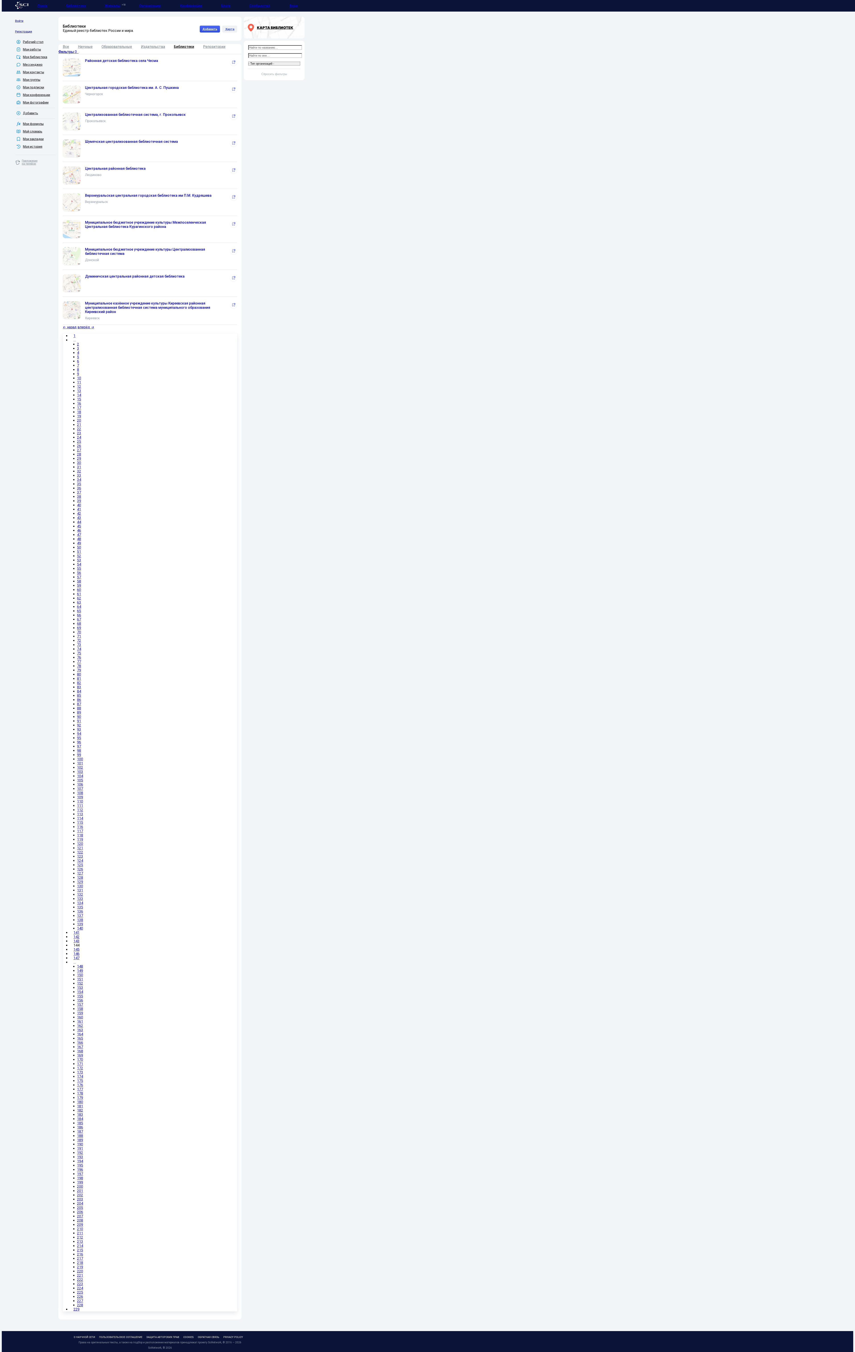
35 (79, 484)
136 (80, 911)
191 (80, 1148)
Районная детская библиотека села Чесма (121, 61)
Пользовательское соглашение (120, 1337)
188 (80, 1136)
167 (80, 1047)
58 (79, 581)
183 (80, 1115)
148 (80, 966)
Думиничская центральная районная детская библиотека (135, 276)
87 (79, 704)
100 (80, 759)
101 (80, 763)
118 (80, 835)
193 (80, 1157)
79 (79, 670)
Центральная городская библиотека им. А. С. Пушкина (132, 88)
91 (79, 721)
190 (80, 1144)
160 (80, 1017)
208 (80, 1220)
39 (79, 501)
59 (79, 585)
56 (79, 573)
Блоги (225, 6)
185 (80, 1123)
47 (79, 535)
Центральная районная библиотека (115, 168)
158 (80, 1009)
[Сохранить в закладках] (233, 62)
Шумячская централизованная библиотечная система (131, 141)
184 (80, 1119)
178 (80, 1093)
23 (79, 433)
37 (79, 492)
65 (79, 611)
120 (80, 844)
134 (80, 903)
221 (80, 1275)
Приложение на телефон (29, 162)
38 (79, 497)
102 (80, 767)
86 (79, 700)
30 (79, 463)
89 (79, 712)
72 (79, 640)
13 (79, 391)
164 (80, 1034)
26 (79, 446)
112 (80, 810)
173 (80, 1072)
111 (80, 806)
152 (80, 983)
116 (80, 827)
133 (80, 899)
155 (80, 996)
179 (80, 1098)
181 (80, 1106)
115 (80, 822)
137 (80, 916)
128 (80, 877)
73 (79, 645)
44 (79, 522)
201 (80, 1191)
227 (80, 1301)
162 (80, 1026)
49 (79, 543)
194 (80, 1161)
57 (79, 577)
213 (80, 1242)
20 (79, 420)
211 (80, 1233)
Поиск (42, 6)
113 (80, 814)
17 (79, 408)
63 (79, 602)
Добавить (209, 29)
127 (80, 873)
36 (79, 488)
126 (80, 869)
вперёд (85, 327)
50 (79, 547)
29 (79, 458)
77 (79, 662)
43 (79, 518)
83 (79, 687)
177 (80, 1089)
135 (80, 907)
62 (79, 598)
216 (80, 1254)
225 (80, 1292)
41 (79, 509)
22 (79, 429)
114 (80, 818)
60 (79, 590)
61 (79, 594)
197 (80, 1174)
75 (79, 653)
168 (80, 1051)
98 (79, 751)
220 (80, 1271)
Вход (294, 6)
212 (80, 1237)
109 (80, 797)
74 (79, 649)
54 (79, 564)
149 (80, 971)
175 (80, 1081)
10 (79, 378)
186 (80, 1127)
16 (79, 403)
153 (80, 988)
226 (80, 1297)
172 (80, 1068)
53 (79, 560)
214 (80, 1246)
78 (79, 666)
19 (79, 416)
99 (79, 755)
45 (79, 526)
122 (80, 852)
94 (79, 734)
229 (76, 1309)
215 (80, 1250)
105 (80, 780)
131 (80, 890)
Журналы (114, 6)
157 (80, 1004)
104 (80, 776)
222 (80, 1280)
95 (79, 738)
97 (79, 746)
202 (80, 1195)
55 (79, 569)
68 (79, 624)
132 (80, 894)
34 (79, 480)
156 (80, 1000)
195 (80, 1165)
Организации (150, 6)
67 (79, 619)
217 (80, 1258)
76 (79, 657)
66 (79, 615)
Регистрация (23, 31)
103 (80, 772)
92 (79, 725)
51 (79, 552)
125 (80, 865)
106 (80, 784)
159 (80, 1013)
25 (79, 442)
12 (79, 387)
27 (79, 450)
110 (80, 801)
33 (79, 475)
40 (79, 505)
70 (79, 632)
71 (79, 636)
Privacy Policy (233, 1337)
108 (80, 793)
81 (79, 679)
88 (79, 708)
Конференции (191, 6)
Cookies (188, 1337)
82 (79, 683)
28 (79, 454)
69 (79, 628)
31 (79, 467)
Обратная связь (208, 1337)
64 (79, 607)
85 (79, 695)
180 (80, 1102)
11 (79, 382)
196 (80, 1170)
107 (80, 789)
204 (80, 1203)
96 (79, 742)
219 (80, 1267)
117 (80, 831)
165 (80, 1038)
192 (80, 1153)
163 (80, 1030)
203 (80, 1199)
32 (79, 471)
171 (80, 1064)
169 (80, 1055)
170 (80, 1059)
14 (79, 395)
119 (80, 839)
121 (80, 848)
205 (80, 1208)
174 (80, 1076)
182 (80, 1110)
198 (80, 1178)
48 (79, 539)
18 (79, 412)
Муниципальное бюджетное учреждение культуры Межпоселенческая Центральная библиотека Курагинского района (145, 224)
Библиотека (76, 6)
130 (80, 886)
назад (70, 327)
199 (80, 1182)
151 (80, 979)
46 (79, 530)
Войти (19, 20)
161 (80, 1021)
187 (80, 1131)
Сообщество (259, 6)
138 (80, 920)
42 (79, 513)
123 (80, 856)
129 (80, 882)
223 (80, 1284)
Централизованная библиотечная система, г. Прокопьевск (135, 114)
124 (80, 861)
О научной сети (84, 1337)
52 (79, 556)
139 (80, 924)
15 (79, 399)
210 (80, 1229)
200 (80, 1186)
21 (79, 425)
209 (80, 1225)
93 (79, 729)
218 (80, 1263)
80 (79, 674)
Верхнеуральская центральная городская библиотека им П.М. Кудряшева (148, 195)
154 (80, 992)
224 (80, 1288)
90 (79, 717)
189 (80, 1140)
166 (80, 1043)
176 (80, 1085)
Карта (229, 29)
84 (79, 691)
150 (80, 975)
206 (80, 1212)
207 (80, 1216)
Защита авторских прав (162, 1337)
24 (79, 437)
